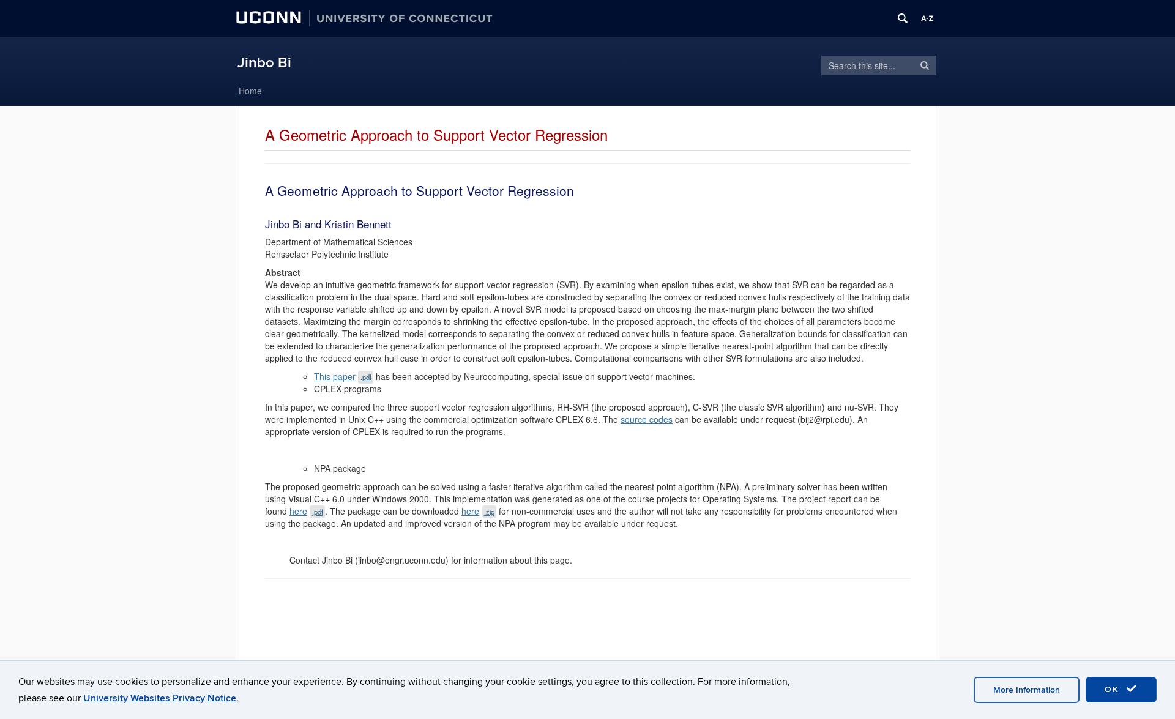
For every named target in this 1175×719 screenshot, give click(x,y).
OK (1114, 689)
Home (250, 90)
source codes (647, 419)
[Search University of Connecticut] (902, 18)
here (306, 511)
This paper (342, 376)
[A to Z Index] (927, 18)
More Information (1026, 690)
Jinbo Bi (264, 63)
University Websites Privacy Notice (159, 698)
